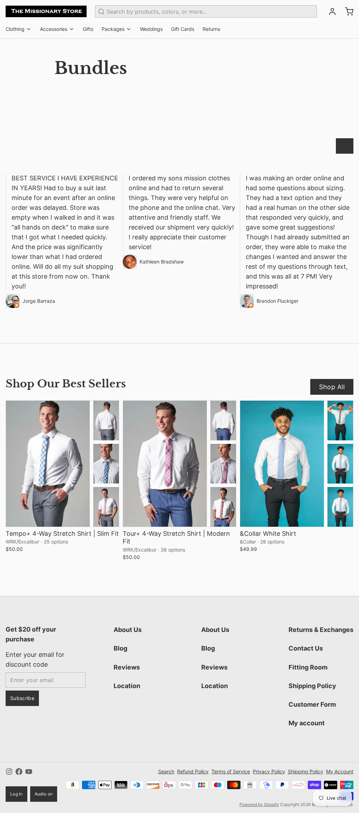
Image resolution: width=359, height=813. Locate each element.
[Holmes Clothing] (46, 11)
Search (166, 771)
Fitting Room (308, 667)
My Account (339, 771)
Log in (16, 794)
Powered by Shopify (259, 804)
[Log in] (330, 11)
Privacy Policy (269, 771)
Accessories (53, 29)
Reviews (127, 667)
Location (127, 685)
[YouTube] (28, 771)
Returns (211, 29)
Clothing (15, 29)
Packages (113, 29)
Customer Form (312, 704)
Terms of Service (230, 771)
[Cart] (346, 11)
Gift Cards (182, 29)
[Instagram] (9, 771)
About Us (128, 629)
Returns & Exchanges (321, 629)
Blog (120, 648)
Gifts (88, 29)
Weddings (151, 29)
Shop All (332, 387)
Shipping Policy (312, 685)
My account (307, 723)
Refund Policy (193, 771)
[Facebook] (18, 771)
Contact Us (306, 648)
